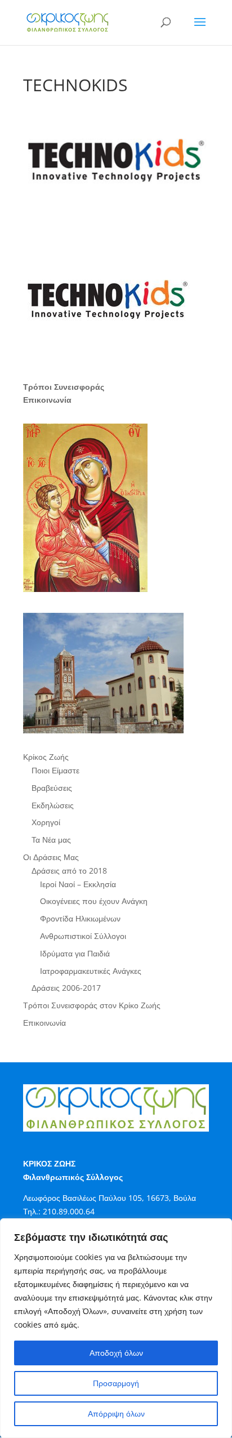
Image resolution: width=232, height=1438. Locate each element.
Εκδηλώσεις (53, 805)
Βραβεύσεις (52, 787)
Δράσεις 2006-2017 (66, 987)
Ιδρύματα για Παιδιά (75, 953)
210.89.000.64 (69, 1211)
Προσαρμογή (116, 1383)
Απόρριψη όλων (116, 1413)
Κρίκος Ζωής (46, 756)
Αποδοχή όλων (116, 1352)
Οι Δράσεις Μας (51, 857)
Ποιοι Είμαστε (55, 770)
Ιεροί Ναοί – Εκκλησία (78, 884)
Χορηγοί (46, 822)
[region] (116, 1328)
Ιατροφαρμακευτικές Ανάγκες (90, 970)
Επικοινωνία (44, 1022)
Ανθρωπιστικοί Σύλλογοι (83, 936)
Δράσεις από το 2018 (69, 870)
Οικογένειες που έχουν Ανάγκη (94, 901)
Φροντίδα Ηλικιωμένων (80, 918)
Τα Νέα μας (51, 839)
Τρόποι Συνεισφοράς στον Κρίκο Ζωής (91, 1005)
